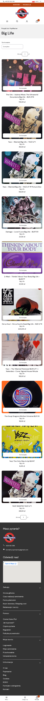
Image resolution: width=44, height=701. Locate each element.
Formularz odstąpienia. (12, 686)
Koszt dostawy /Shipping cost (14, 604)
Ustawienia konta (9, 656)
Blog (4, 675)
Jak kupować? (8, 623)
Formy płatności (9, 600)
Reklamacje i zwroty (10, 607)
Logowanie (7, 645)
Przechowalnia (8, 652)
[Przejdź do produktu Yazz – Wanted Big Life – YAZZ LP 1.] (22, 122)
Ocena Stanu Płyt (10, 619)
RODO (5, 682)
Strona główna (8, 593)
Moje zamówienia (9, 649)
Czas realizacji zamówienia (13, 596)
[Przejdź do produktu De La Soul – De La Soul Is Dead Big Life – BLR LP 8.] (22, 305)
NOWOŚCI (16, 5)
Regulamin (7, 630)
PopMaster (9, 28)
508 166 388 (10, 546)
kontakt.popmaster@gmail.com (17, 550)
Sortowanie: (6, 42)
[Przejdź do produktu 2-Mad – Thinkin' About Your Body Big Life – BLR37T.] (22, 257)
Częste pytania (9, 626)
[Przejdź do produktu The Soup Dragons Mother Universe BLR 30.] (22, 397)
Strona (19, 54)
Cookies (6, 679)
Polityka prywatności (11, 633)
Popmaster (7, 671)
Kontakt (6, 689)
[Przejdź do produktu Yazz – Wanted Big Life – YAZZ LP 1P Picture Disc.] (22, 167)
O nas (5, 668)
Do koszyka (22, 88)
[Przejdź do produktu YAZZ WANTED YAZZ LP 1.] (22, 486)
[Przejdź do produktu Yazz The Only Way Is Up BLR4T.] (22, 442)
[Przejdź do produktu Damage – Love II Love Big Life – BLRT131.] (22, 212)
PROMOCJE (27, 5)
